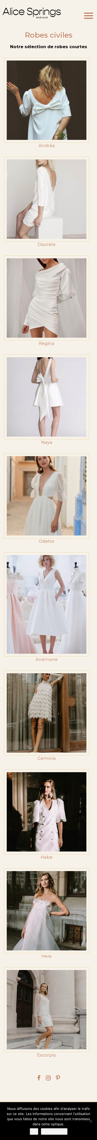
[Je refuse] (90, 1121)
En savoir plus (54, 1131)
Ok (34, 1131)
